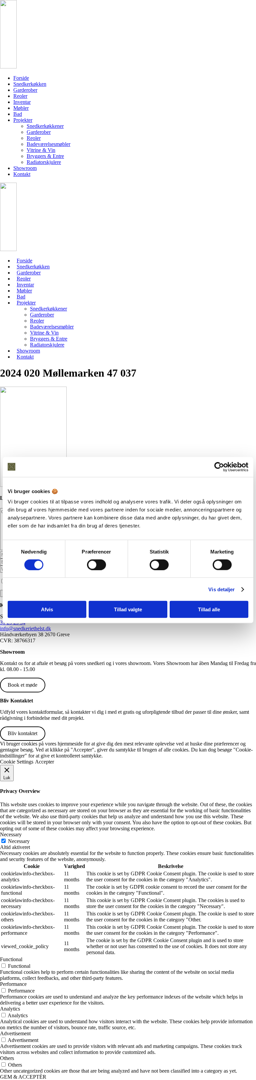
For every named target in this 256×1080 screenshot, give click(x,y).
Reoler (20, 96)
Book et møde (22, 685)
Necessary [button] (11, 834)
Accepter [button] (44, 762)
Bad (17, 114)
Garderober (25, 90)
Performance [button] (13, 984)
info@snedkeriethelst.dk (25, 628)
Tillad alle (209, 609)
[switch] (96, 564)
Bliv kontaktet (22, 733)
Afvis (47, 609)
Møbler (21, 108)
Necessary (19, 841)
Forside (21, 78)
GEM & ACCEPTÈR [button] (23, 1077)
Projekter (22, 120)
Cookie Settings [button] (16, 762)
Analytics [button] (10, 1009)
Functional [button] (11, 959)
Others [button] (7, 1058)
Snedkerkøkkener (45, 126)
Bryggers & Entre (45, 156)
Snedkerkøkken (29, 84)
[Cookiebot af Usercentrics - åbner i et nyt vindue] (219, 467)
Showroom (25, 168)
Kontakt (21, 174)
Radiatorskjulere (44, 162)
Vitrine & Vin (41, 150)
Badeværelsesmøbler (48, 144)
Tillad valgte (128, 609)
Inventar (22, 102)
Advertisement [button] (15, 1033)
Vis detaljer (221, 589)
